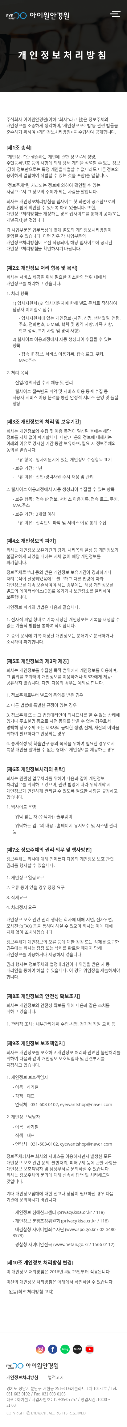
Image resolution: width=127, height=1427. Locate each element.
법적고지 (55, 1377)
